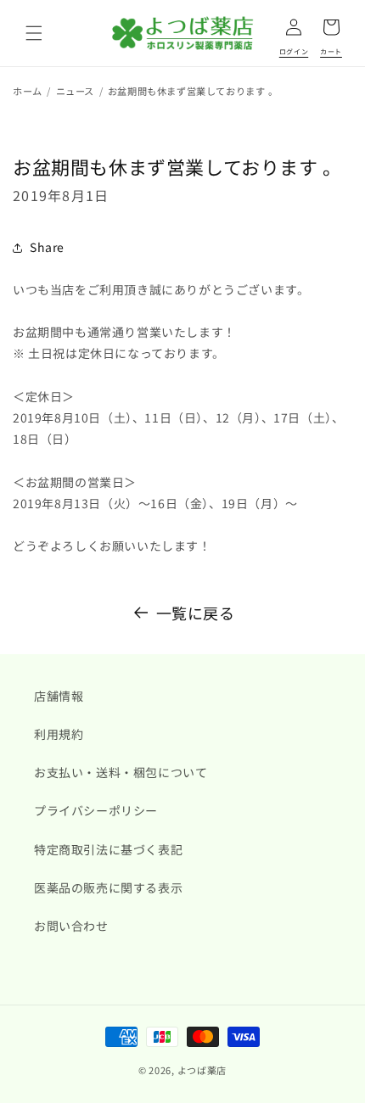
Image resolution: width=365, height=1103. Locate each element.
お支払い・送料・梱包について (120, 772)
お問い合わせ (71, 925)
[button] (34, 33)
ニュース (75, 91)
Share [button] (47, 246)
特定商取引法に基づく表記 (108, 849)
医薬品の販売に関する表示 (108, 887)
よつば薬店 (202, 1070)
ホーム (27, 91)
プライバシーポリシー (96, 810)
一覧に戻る (195, 613)
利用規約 (58, 733)
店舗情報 (58, 695)
